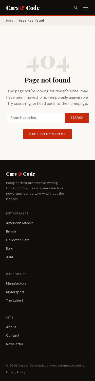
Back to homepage (47, 134)
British (11, 231)
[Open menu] (85, 7)
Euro (9, 248)
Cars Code (23, 7)
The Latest (14, 300)
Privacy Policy (15, 372)
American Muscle (20, 223)
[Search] (76, 8)
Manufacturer (17, 283)
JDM (9, 257)
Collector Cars (17, 240)
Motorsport (15, 292)
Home (9, 21)
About (11, 327)
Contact (12, 335)
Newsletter (14, 344)
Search (77, 118)
